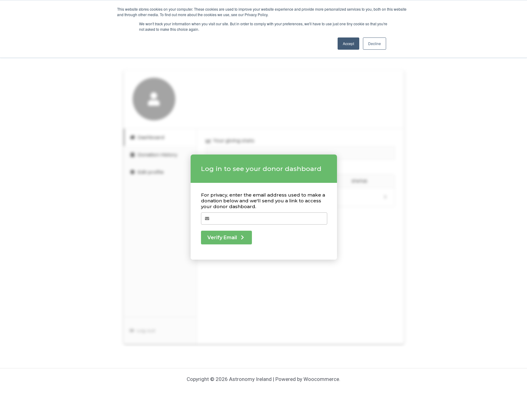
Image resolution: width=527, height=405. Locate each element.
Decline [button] (374, 43)
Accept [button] (348, 43)
